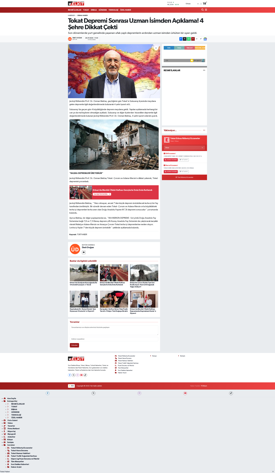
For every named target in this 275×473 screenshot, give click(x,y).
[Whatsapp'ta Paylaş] (189, 39)
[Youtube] (81, 375)
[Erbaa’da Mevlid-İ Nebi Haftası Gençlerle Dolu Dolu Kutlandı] (114, 273)
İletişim (182, 356)
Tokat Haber (5, 472)
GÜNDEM (103, 10)
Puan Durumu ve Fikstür (126, 365)
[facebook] (48, 393)
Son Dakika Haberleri (125, 370)
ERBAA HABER (82, 15)
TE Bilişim (204, 386)
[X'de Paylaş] (184, 39)
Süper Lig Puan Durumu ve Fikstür (25, 459)
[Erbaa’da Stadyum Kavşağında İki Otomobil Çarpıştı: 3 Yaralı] (84, 273)
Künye (154, 356)
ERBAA (94, 10)
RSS (72, 386)
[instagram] (139, 393)
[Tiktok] (85, 375)
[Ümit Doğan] (75, 249)
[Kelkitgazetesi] (76, 3)
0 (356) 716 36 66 (172, 159)
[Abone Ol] (205, 38)
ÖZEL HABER (125, 10)
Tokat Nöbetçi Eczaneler (126, 356)
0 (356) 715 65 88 (172, 171)
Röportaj (11, 431)
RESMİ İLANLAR (74, 10)
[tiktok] (231, 393)
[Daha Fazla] (193, 39)
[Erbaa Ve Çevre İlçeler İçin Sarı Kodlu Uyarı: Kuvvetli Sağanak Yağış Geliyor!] (144, 273)
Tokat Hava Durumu (124, 358)
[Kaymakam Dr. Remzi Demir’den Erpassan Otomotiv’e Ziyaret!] (84, 299)
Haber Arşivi (122, 373)
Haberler (71, 15)
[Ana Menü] (205, 10)
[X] (73, 375)
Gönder (74, 345)
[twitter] (93, 393)
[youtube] (185, 393)
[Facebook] (70, 375)
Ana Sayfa (11, 398)
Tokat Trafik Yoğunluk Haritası (128, 363)
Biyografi (11, 434)
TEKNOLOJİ (113, 10)
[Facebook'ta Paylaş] (180, 39)
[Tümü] (204, 130)
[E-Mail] (84, 252)
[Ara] (202, 10)
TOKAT (86, 10)
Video (10, 423)
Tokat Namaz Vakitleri (125, 360)
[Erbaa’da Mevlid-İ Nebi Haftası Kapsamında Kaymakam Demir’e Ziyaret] (144, 299)
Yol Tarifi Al (184, 159)
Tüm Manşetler (123, 368)
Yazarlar (11, 426)
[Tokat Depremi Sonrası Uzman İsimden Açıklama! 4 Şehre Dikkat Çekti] (114, 71)
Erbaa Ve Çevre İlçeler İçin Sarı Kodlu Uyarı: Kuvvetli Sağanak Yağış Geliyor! (142, 285)
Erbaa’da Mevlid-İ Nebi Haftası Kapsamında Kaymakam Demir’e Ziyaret (143, 311)
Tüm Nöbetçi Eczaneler (185, 177)
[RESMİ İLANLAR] (204, 70)
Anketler (11, 437)
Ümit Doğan (88, 247)
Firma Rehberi (13, 429)
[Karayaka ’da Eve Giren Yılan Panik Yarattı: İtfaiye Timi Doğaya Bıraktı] (114, 299)
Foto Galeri (12, 420)
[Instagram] (77, 375)
